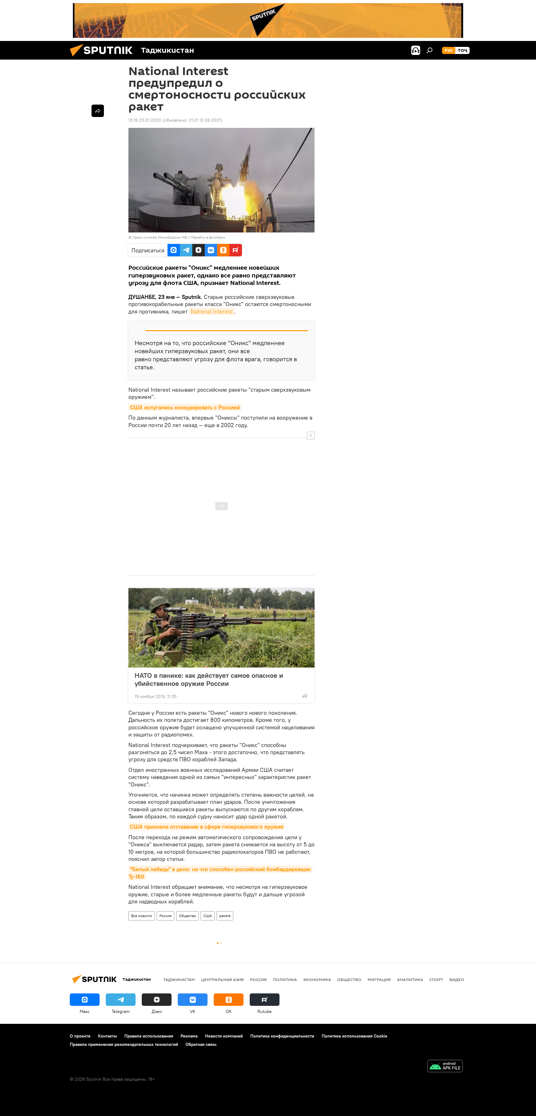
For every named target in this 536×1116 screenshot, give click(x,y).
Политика (285, 979)
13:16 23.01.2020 (144, 120)
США (207, 915)
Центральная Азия (222, 979)
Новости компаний (224, 1036)
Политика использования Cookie (354, 1036)
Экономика (317, 979)
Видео (456, 979)
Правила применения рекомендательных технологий (124, 1044)
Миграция (379, 979)
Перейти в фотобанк (208, 237)
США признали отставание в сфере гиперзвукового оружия (206, 826)
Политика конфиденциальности (282, 1036)
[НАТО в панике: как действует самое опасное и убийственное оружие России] (221, 628)
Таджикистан (179, 979)
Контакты (107, 1036)
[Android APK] (445, 1067)
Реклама (189, 1036)
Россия (165, 915)
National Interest (212, 311)
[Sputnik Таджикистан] (103, 58)
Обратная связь (201, 1044)
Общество (187, 915)
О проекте (80, 1036)
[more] (305, 696)
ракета (224, 915)
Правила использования (148, 1036)
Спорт (436, 979)
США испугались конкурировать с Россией (185, 407)
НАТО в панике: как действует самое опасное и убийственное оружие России (209, 679)
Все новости (141, 915)
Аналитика (410, 979)
